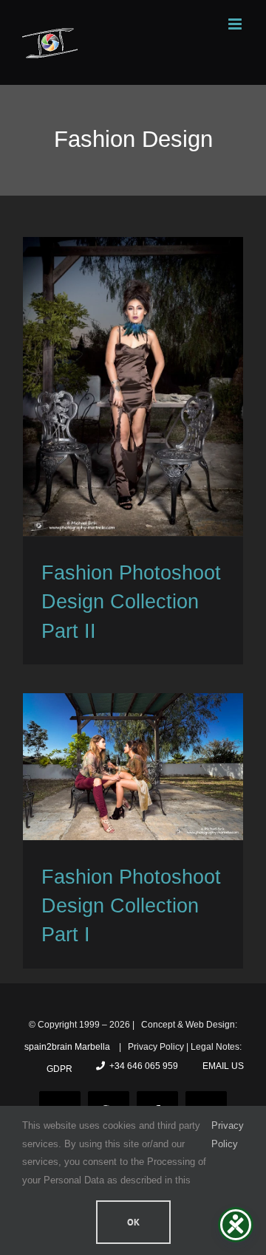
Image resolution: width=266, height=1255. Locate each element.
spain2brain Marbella (68, 1047)
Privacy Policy (227, 1134)
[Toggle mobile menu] (236, 24)
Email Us (221, 1066)
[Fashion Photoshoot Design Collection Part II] (133, 386)
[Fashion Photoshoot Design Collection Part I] (133, 766)
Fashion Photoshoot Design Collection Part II (131, 602)
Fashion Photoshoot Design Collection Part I (131, 906)
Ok (133, 1222)
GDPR (59, 1069)
